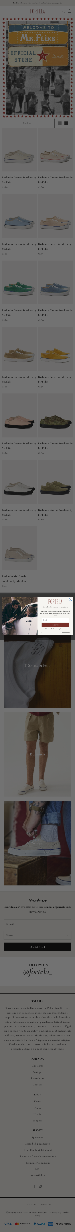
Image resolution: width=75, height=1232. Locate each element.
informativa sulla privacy (66, 632)
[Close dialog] (70, 599)
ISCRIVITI (55, 625)
